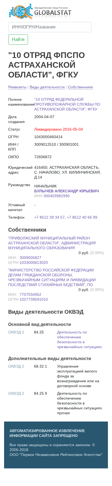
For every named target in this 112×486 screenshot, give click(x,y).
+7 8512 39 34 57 (49, 217)
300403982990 (56, 196)
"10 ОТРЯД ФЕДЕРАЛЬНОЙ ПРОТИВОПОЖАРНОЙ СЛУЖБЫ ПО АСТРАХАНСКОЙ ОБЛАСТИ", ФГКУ (67, 104)
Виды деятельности (47, 87)
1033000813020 (34, 262)
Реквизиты (17, 87)
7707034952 (30, 294)
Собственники (80, 87)
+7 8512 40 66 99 (82, 217)
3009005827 (30, 257)
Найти (18, 39)
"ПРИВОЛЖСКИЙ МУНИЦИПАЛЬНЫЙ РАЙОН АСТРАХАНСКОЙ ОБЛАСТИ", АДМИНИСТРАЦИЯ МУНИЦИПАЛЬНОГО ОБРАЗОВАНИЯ (52, 243)
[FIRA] (75, 479)
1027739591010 (34, 299)
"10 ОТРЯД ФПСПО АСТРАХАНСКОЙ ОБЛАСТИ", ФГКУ (46, 65)
